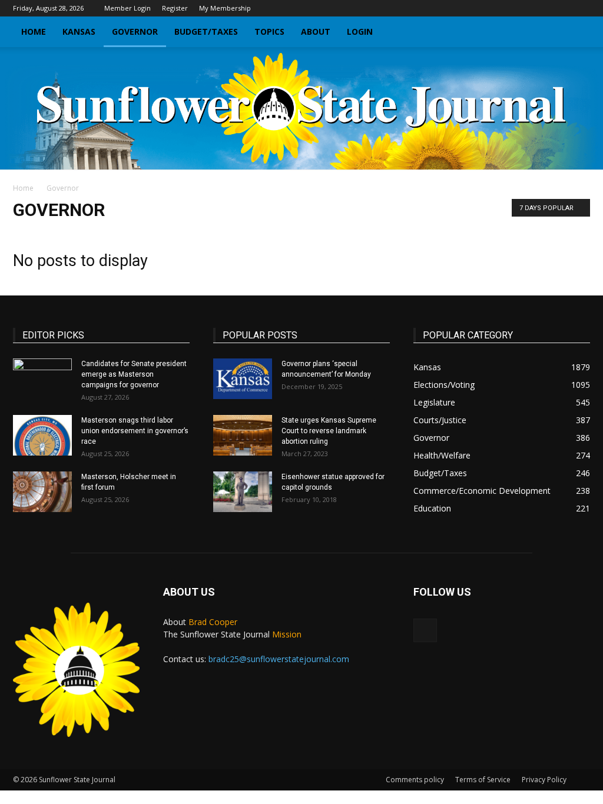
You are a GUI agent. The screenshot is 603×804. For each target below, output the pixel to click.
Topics (269, 31)
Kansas (78, 31)
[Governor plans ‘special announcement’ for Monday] (242, 378)
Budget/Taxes (206, 31)
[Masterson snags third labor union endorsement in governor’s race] (42, 435)
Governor (135, 31)
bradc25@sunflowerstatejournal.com (278, 659)
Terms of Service (483, 780)
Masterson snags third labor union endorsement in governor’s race (134, 431)
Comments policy (415, 780)
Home (33, 31)
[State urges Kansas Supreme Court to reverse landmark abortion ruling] (242, 435)
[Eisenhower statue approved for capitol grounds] (242, 491)
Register (175, 8)
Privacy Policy (544, 780)
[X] (581, 8)
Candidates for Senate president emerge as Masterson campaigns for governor (134, 374)
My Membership (225, 8)
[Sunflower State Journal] (301, 108)
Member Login (127, 8)
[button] (576, 32)
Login (360, 31)
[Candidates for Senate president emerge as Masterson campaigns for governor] (42, 379)
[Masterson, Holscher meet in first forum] (42, 491)
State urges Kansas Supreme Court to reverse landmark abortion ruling (328, 431)
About (315, 31)
